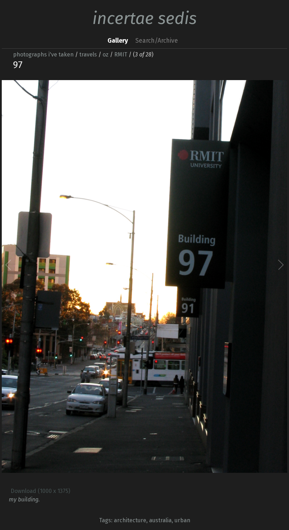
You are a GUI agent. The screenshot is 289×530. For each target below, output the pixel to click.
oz (106, 54)
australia (160, 520)
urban (182, 520)
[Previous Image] (76, 279)
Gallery (117, 40)
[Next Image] (212, 279)
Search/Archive (156, 40)
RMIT (120, 54)
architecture (130, 520)
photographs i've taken (43, 54)
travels (88, 54)
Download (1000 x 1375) (40, 491)
